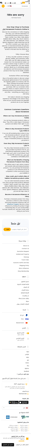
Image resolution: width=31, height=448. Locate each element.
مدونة (27, 301)
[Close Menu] (29, 3)
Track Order (25, 260)
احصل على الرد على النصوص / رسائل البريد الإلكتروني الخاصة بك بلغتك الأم (15, 387)
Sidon (27, 363)
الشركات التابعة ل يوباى (23, 304)
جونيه (27, 357)
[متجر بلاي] (14, 403)
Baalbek (26, 371)
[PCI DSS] (25, 417)
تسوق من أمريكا (24, 425)
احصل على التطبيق (8, 445)
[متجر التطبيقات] (24, 403)
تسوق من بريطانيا (13, 425)
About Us (26, 246)
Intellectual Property (22, 254)
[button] (13, 3)
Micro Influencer (24, 268)
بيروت (27, 352)
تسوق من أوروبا (14, 431)
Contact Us (25, 249)
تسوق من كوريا (24, 429)
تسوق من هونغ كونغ (13, 427)
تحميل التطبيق (25, 282)
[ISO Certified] (12, 417)
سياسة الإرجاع (25, 290)
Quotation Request (23, 252)
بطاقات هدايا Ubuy (24, 299)
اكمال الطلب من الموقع (22, 445)
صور (28, 360)
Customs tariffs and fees (21, 263)
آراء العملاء (26, 287)
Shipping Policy (24, 266)
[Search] (3, 6)
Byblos (27, 369)
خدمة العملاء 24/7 (19, 384)
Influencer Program (13, 204)
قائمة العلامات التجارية (23, 285)
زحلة (28, 366)
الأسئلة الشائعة (25, 293)
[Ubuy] (23, 3)
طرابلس (27, 355)
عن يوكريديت (25, 296)
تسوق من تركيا (24, 431)
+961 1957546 (23, 394)
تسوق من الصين (14, 429)
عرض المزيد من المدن (23, 374)
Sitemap (26, 257)
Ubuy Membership (23, 271)
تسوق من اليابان (24, 427)
